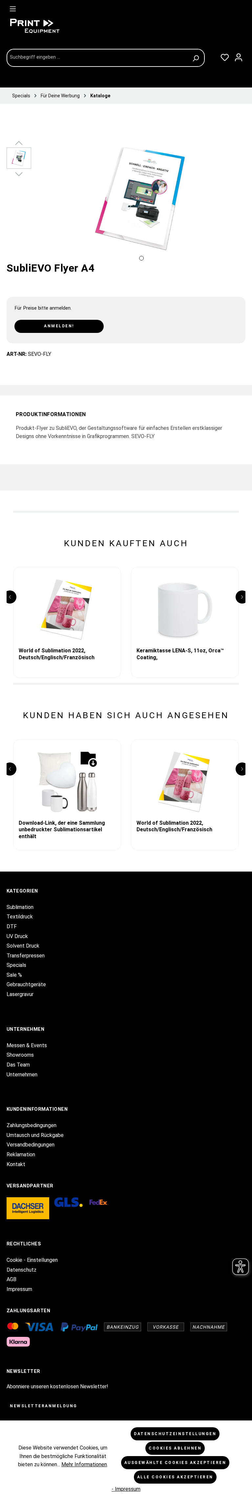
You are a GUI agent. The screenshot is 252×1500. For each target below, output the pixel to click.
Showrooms (20, 1055)
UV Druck (17, 936)
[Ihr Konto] (238, 56)
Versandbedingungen (30, 1145)
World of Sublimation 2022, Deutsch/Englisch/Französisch (56, 654)
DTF (12, 926)
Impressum (19, 1289)
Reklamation (21, 1154)
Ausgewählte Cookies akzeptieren (175, 1462)
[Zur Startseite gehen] (56, 26)
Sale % (14, 975)
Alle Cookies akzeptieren (175, 1477)
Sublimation (20, 907)
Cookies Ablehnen (175, 1448)
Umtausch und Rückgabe (35, 1135)
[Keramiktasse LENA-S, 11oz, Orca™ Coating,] (184, 610)
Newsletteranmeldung (43, 1406)
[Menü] (13, 7)
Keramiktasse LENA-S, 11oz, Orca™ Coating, (180, 654)
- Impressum (126, 1489)
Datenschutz (21, 1270)
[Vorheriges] (43, 205)
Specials (16, 965)
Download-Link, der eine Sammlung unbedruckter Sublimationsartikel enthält (62, 827)
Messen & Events (27, 1045)
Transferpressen (26, 955)
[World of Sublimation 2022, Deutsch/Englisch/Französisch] (67, 610)
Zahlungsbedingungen (31, 1125)
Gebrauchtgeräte (26, 984)
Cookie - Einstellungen (32, 1260)
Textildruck (20, 916)
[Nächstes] (240, 205)
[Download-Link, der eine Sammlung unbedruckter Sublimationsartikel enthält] (67, 782)
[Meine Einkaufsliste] (225, 56)
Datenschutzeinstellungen (175, 1434)
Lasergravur (20, 994)
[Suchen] (196, 57)
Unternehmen (22, 1074)
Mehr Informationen (84, 1464)
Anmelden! (59, 326)
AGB (11, 1279)
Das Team (18, 1065)
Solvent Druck (23, 946)
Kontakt (16, 1164)
